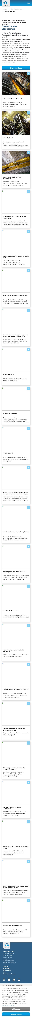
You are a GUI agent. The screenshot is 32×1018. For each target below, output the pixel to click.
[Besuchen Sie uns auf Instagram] (14, 980)
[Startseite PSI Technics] (6, 3)
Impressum (6, 968)
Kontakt (5, 966)
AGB (4, 972)
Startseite (4, 9)
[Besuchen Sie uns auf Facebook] (9, 980)
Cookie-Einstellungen (9, 974)
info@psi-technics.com (9, 963)
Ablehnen (16, 1009)
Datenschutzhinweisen (8, 1005)
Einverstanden (16, 1014)
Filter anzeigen (16, 68)
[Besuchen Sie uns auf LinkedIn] (4, 980)
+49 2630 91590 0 (9, 961)
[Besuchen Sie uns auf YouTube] (19, 980)
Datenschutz (7, 970)
